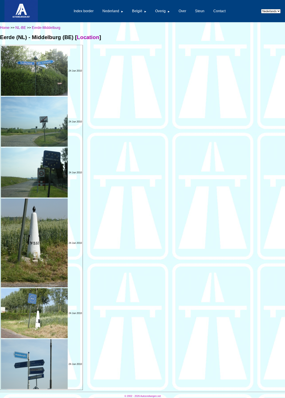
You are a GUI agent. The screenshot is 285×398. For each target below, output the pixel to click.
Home (5, 28)
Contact (219, 11)
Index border (84, 11)
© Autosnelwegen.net (142, 396)
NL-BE (20, 28)
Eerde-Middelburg (46, 28)
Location (88, 37)
